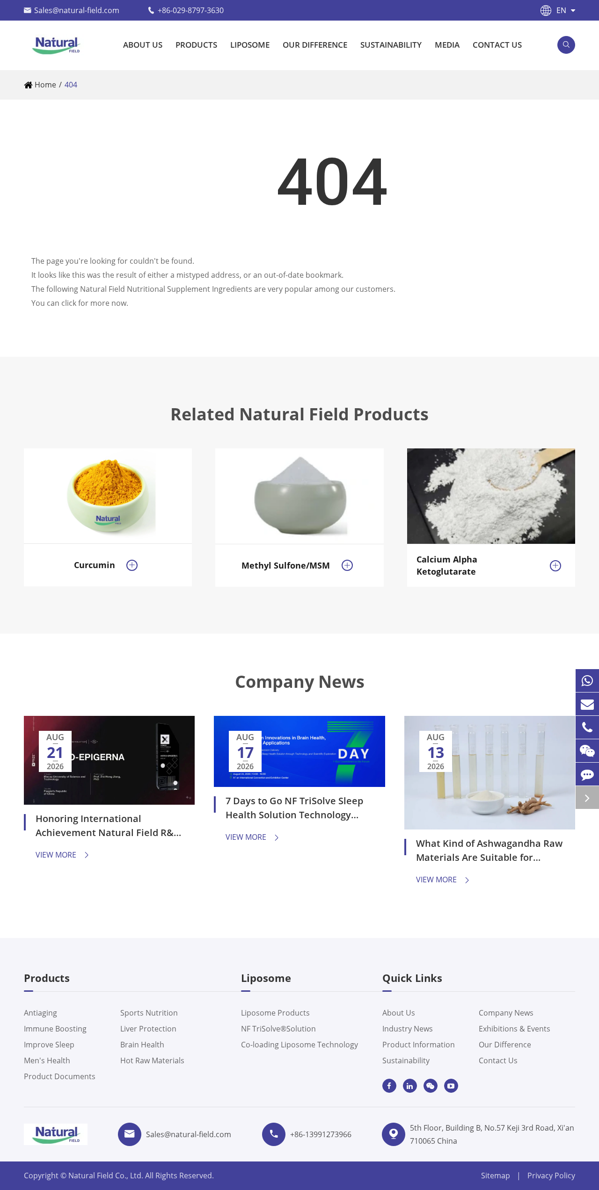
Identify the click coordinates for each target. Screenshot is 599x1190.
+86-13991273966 (320, 1134)
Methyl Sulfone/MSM (285, 565)
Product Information (418, 1044)
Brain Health (142, 1044)
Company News (300, 681)
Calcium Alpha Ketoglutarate (446, 565)
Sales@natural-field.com (76, 10)
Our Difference (315, 44)
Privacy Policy (551, 1175)
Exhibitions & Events (514, 1029)
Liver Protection (148, 1029)
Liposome (250, 44)
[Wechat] (587, 750)
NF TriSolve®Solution (278, 1029)
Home (45, 84)
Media (447, 44)
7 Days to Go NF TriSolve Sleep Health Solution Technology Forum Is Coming (294, 809)
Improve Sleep (49, 1044)
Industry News (407, 1029)
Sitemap (495, 1175)
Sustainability (391, 44)
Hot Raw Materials (152, 1060)
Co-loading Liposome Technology (299, 1044)
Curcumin (94, 564)
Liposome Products (275, 1013)
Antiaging (40, 1013)
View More (63, 855)
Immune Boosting (55, 1029)
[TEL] (587, 727)
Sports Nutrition (149, 1013)
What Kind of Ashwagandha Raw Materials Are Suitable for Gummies (489, 851)
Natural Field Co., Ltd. (106, 1175)
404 (71, 84)
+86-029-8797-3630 (191, 10)
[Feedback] (587, 774)
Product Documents (59, 1076)
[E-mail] (587, 703)
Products (196, 44)
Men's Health (47, 1060)
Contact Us (497, 44)
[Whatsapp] (587, 680)
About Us (142, 44)
